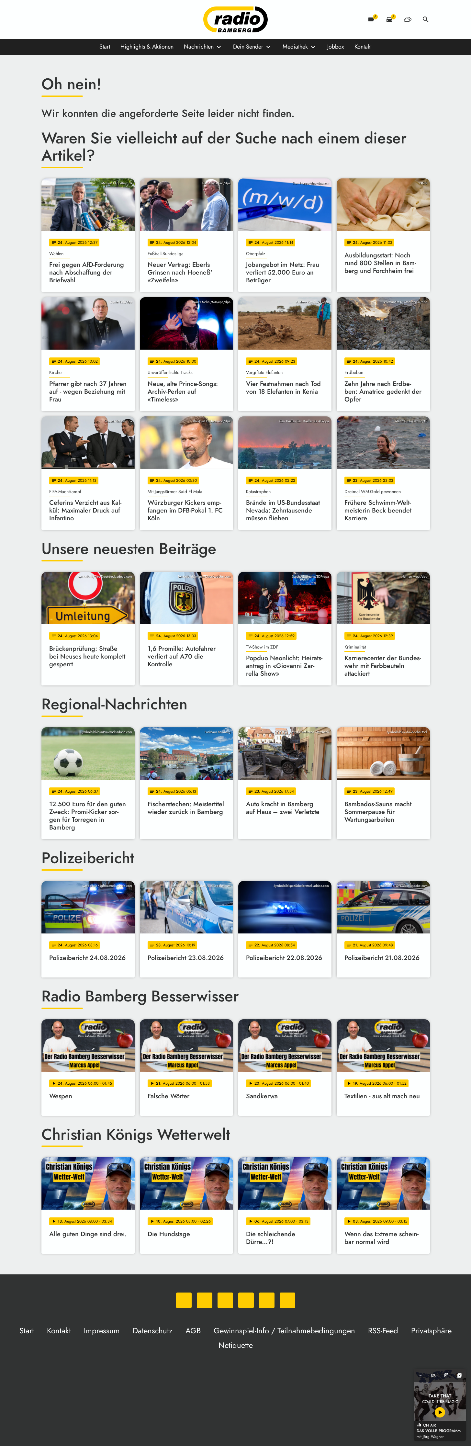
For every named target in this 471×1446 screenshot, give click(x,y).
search (426, 19)
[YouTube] (86, 19)
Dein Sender (248, 46)
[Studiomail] (99, 19)
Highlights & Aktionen (147, 46)
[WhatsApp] (47, 19)
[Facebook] (60, 19)
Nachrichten (199, 46)
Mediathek (295, 46)
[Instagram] (73, 19)
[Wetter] (407, 19)
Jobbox (335, 46)
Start (104, 46)
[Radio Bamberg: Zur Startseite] (235, 19)
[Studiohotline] (112, 19)
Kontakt (363, 46)
